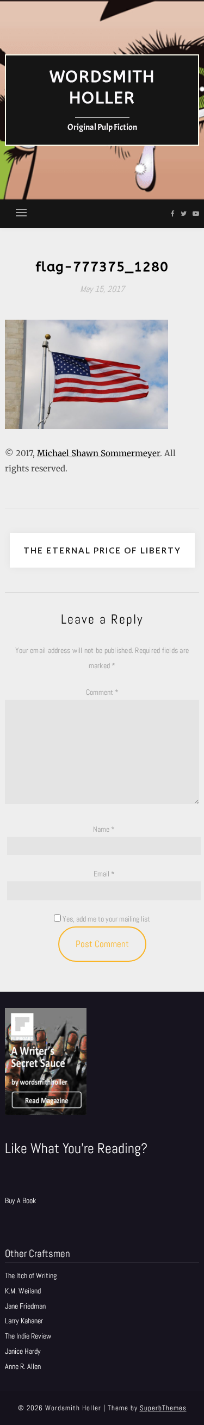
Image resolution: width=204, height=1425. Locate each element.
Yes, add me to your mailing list (105, 919)
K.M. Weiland (23, 1291)
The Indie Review (28, 1336)
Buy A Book (20, 1200)
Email (104, 874)
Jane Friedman (25, 1306)
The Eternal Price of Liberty (102, 550)
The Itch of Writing (31, 1275)
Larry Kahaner (24, 1321)
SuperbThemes (163, 1407)
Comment (102, 692)
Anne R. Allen (23, 1366)
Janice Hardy (23, 1351)
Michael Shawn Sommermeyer (98, 453)
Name (104, 829)
